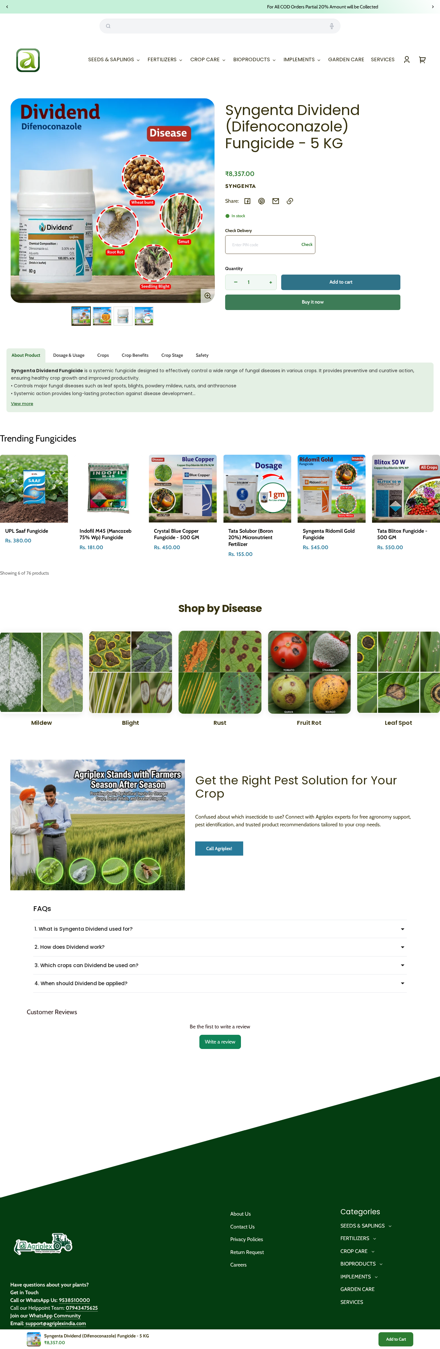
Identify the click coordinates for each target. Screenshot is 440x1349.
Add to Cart (396, 1339)
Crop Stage (172, 355)
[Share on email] (276, 201)
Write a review (220, 1042)
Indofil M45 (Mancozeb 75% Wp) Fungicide (105, 534)
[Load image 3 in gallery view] (123, 316)
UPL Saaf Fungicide (26, 531)
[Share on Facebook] (247, 201)
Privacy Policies (246, 1239)
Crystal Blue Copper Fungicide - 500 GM (176, 534)
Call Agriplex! (219, 848)
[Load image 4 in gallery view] (144, 316)
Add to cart (341, 282)
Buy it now (313, 302)
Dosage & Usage (68, 355)
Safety (202, 355)
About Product (26, 355)
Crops (103, 355)
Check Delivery (238, 230)
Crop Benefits (135, 355)
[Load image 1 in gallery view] (81, 316)
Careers (238, 1265)
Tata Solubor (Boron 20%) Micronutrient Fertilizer (250, 538)
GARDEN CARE (357, 1289)
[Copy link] (290, 201)
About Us (240, 1214)
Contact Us (242, 1227)
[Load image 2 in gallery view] (102, 316)
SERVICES (351, 1302)
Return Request (247, 1252)
